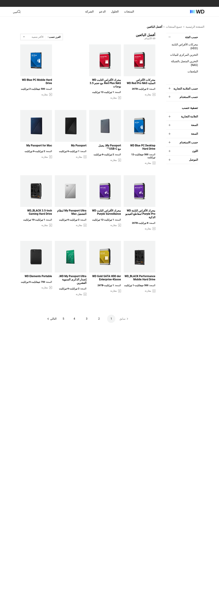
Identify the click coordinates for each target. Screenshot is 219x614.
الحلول (115, 11)
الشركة (89, 11)
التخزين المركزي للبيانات (184, 54)
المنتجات (129, 11)
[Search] (19, 11)
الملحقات (193, 71)
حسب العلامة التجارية (185, 88)
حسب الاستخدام (189, 97)
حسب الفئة (191, 37)
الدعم (102, 11)
